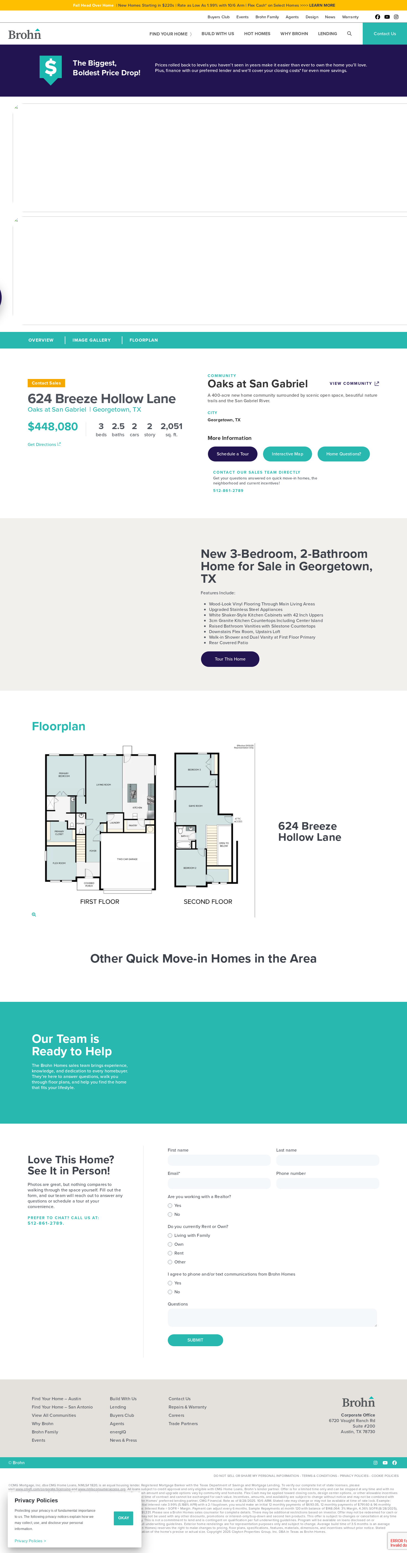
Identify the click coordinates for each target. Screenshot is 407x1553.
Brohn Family (45, 1432)
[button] (349, 34)
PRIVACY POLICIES (354, 1475)
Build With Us (123, 1399)
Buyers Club (122, 1415)
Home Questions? (343, 454)
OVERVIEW (41, 340)
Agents (117, 1423)
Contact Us (180, 1399)
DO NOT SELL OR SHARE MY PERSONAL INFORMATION (256, 1475)
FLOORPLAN (144, 340)
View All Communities (54, 1415)
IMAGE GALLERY (92, 340)
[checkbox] (272, 1210)
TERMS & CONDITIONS (319, 1475)
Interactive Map (287, 454)
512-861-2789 (228, 491)
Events (38, 1440)
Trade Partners (183, 1423)
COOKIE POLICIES (385, 1475)
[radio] (272, 1205)
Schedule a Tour (233, 454)
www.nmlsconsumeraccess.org (101, 1489)
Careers (176, 1415)
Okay (123, 1518)
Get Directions (42, 444)
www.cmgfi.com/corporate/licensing (43, 1489)
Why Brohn (42, 1423)
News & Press (123, 1440)
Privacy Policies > (30, 1541)
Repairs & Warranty (188, 1407)
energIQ (118, 1432)
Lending (118, 1407)
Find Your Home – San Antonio (62, 1407)
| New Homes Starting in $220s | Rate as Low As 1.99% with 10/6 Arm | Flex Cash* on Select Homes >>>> (204, 5)
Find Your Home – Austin (56, 1399)
